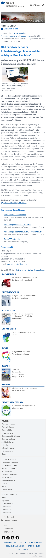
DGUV (4, 486)
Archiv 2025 (6, 510)
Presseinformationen (9, 36)
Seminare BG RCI (8, 504)
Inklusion (5, 445)
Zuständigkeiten (9, 329)
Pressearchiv (24, 36)
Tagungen (5, 501)
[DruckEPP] (15, 74)
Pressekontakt (7, 489)
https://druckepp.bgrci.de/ (14, 203)
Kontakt (7, 526)
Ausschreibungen (33, 542)
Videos (4, 483)
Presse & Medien (8, 26)
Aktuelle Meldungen (9, 465)
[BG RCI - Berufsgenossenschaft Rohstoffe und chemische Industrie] (12, 6)
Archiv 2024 (6, 513)
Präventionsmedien (9, 474)
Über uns (5, 421)
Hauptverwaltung (8, 439)
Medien (5, 348)
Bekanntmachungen (15, 546)
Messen (5, 498)
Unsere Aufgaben (8, 424)
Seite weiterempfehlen (36, 270)
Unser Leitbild (7, 430)
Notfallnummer (9, 274)
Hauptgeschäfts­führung (11, 436)
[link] (43, 6)
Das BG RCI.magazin (9, 468)
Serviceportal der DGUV (12, 402)
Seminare (6, 385)
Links (4, 454)
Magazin (6, 366)
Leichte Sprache (8, 448)
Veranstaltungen (9, 495)
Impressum (8, 532)
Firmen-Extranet (9, 310)
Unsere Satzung (8, 427)
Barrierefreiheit (10, 517)
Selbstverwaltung (10, 292)
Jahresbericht (7, 471)
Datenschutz (9, 529)
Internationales (7, 451)
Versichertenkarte (8, 480)
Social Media (7, 477)
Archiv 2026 (6, 507)
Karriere (18, 542)
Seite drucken (21, 270)
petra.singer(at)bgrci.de (17, 264)
